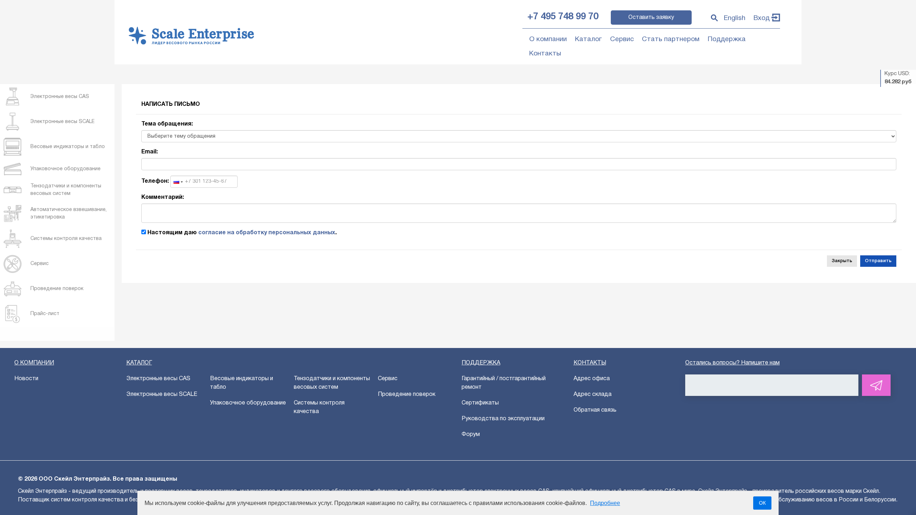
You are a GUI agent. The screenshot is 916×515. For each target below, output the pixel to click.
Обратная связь (595, 410)
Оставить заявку (651, 17)
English (734, 18)
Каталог (588, 39)
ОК (762, 503)
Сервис (622, 39)
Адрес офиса (592, 378)
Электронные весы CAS (158, 378)
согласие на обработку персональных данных (266, 232)
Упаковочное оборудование (248, 403)
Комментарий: (162, 197)
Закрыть (842, 261)
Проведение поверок (406, 394)
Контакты (545, 53)
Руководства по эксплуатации (503, 418)
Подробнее (605, 503)
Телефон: (155, 181)
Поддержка (727, 39)
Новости (26, 378)
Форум (471, 434)
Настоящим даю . (241, 232)
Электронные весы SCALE (161, 394)
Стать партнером (671, 39)
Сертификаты (480, 403)
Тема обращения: (167, 124)
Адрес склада (593, 394)
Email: (149, 151)
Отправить (878, 261)
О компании (548, 39)
